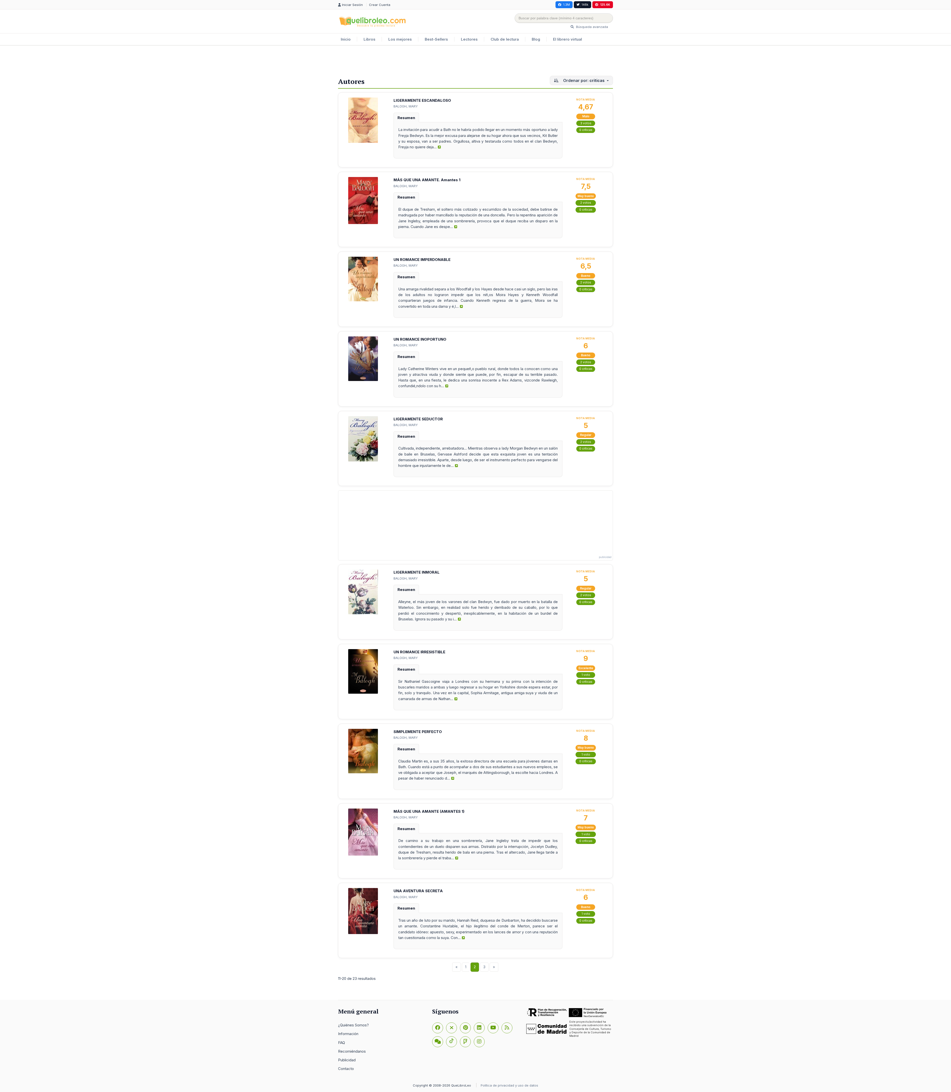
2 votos (585, 202)
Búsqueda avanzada (591, 27)
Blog (536, 39)
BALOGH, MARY (406, 106)
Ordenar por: (583, 80)
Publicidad (347, 1060)
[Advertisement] (475, 62)
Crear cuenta (379, 5)
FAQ (341, 1042)
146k (584, 4)
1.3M (566, 4)
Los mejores (400, 39)
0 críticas (585, 130)
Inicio (346, 39)
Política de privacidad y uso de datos (509, 1085)
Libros (369, 39)
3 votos (585, 123)
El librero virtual (567, 39)
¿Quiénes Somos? (353, 1025)
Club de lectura (505, 39)
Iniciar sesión (353, 5)
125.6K (605, 4)
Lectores (469, 39)
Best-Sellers (436, 39)
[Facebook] (437, 1027)
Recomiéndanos (352, 1051)
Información (348, 1033)
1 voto (585, 675)
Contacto (346, 1068)
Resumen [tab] (406, 117)
